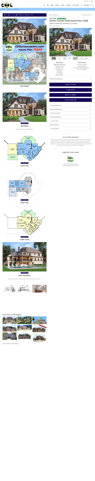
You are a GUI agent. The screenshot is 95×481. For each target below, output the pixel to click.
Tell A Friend (71, 95)
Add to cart (71, 84)
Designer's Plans (29, 15)
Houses (62, 5)
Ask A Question (71, 100)
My (52, 5)
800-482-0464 (5, 1)
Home (4, 9)
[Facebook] (87, 1)
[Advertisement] (25, 303)
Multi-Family (76, 5)
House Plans (9, 9)
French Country (60, 17)
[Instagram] (90, 1)
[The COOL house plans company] (71, 159)
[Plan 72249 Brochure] (25, 51)
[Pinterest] (85, 1)
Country (51, 17)
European (55, 17)
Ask (14, 15)
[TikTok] (92, 1)
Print (6, 15)
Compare (22, 15)
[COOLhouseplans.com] (7, 5)
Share (10, 15)
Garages (68, 5)
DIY (81, 5)
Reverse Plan (25, 123)
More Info (86, 5)
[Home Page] (48, 5)
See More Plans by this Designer (10, 343)
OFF (58, 15)
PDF (18, 15)
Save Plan (71, 90)
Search (57, 5)
